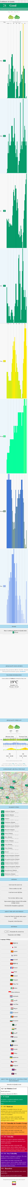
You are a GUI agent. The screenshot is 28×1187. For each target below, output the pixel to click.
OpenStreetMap (19, 803)
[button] (14, 782)
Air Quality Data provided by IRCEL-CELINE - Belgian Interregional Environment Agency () (14, 670)
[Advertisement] (14, 649)
